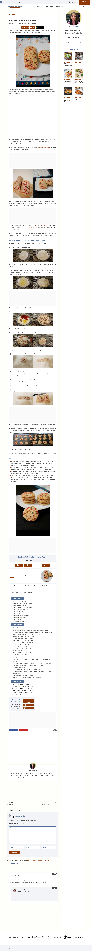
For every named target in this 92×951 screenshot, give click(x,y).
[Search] (81, 42)
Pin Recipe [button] (33, 27)
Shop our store (60, 2)
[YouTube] (77, 2)
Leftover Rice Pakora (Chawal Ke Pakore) (47, 803)
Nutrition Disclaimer (37, 948)
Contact (65, 2)
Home (3, 948)
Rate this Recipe (29, 701)
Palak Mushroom (11, 803)
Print (20, 565)
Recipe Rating (13, 823)
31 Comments (33, 23)
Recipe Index (36, 6)
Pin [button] (29, 565)
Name (12, 847)
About (55, 2)
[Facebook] (75, 2)
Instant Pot (45, 6)
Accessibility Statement (26, 948)
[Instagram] (70, 2)
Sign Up (20, 2)
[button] (9, 14)
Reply (54, 873)
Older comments (11, 869)
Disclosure (16, 948)
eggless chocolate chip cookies (42, 225)
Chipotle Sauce (78, 99)
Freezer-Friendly (60, 6)
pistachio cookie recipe (44, 147)
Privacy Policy (9, 948)
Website (44, 847)
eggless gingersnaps (31, 227)
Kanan (12, 577)
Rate (47, 565)
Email (28, 847)
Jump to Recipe (26, 27)
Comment (13, 827)
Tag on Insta (29, 708)
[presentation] (68, 56)
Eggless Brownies (79, 63)
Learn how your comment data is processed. (38, 860)
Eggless (52, 6)
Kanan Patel (21, 889)
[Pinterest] (72, 2)
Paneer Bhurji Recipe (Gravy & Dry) (67, 100)
